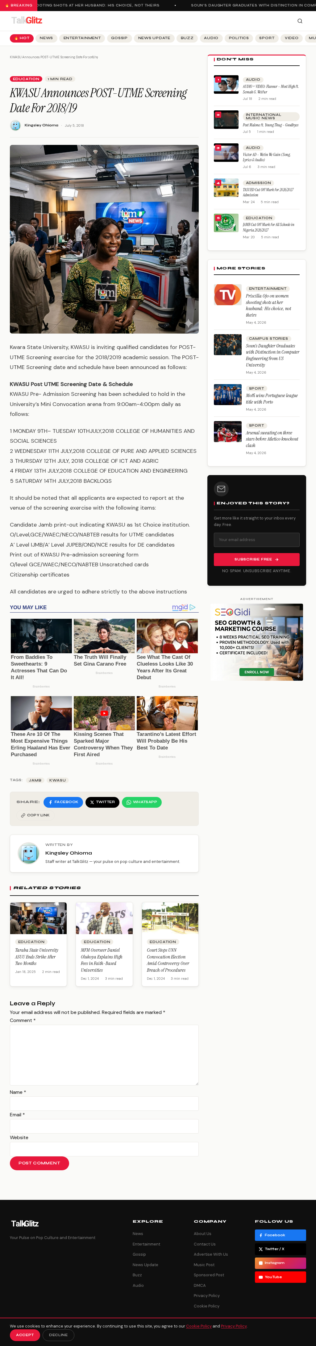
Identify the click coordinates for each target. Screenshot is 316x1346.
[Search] (300, 21)
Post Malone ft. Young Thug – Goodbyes (270, 125)
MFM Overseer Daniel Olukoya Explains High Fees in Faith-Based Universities (102, 960)
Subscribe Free (253, 559)
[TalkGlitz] (26, 21)
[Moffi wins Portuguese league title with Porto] (228, 394)
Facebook (275, 1235)
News (46, 38)
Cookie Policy (206, 1306)
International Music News (263, 116)
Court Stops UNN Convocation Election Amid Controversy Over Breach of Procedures (168, 960)
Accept (25, 1335)
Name (18, 1092)
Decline (58, 1335)
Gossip (119, 38)
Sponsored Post (209, 1275)
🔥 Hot (22, 38)
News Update (154, 38)
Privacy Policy (207, 1295)
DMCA (200, 1285)
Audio (211, 38)
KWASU (57, 780)
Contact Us (205, 1244)
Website (19, 1137)
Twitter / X (275, 1249)
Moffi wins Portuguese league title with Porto (272, 398)
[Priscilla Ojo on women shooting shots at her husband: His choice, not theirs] (228, 294)
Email (17, 1114)
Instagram (275, 1263)
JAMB (35, 780)
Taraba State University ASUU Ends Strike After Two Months (36, 956)
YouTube (273, 1277)
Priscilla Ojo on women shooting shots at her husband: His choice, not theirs (268, 305)
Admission (258, 183)
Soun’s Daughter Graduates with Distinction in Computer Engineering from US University (272, 355)
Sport (266, 38)
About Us (202, 1233)
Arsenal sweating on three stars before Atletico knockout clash (272, 439)
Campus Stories (268, 339)
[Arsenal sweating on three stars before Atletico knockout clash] (228, 431)
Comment (23, 1020)
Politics (239, 38)
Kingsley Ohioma (41, 125)
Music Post (204, 1264)
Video (292, 38)
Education (26, 79)
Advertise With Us (211, 1254)
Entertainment (82, 38)
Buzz (187, 38)
